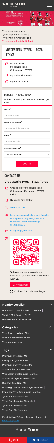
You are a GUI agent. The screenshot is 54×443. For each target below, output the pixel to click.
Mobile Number (13, 122)
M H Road (7, 310)
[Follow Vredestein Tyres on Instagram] (29, 429)
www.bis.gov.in (10, 420)
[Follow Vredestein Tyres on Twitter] (25, 429)
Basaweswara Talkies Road (16, 319)
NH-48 (37, 310)
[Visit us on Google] (21, 429)
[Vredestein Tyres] (13, 5)
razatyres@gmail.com (21, 230)
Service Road (23, 310)
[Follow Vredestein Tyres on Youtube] (33, 429)
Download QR (20, 284)
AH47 (27, 315)
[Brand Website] (37, 429)
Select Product (12, 148)
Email (7, 135)
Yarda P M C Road (11, 315)
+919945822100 (18, 207)
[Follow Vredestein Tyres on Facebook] (17, 429)
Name (7, 109)
